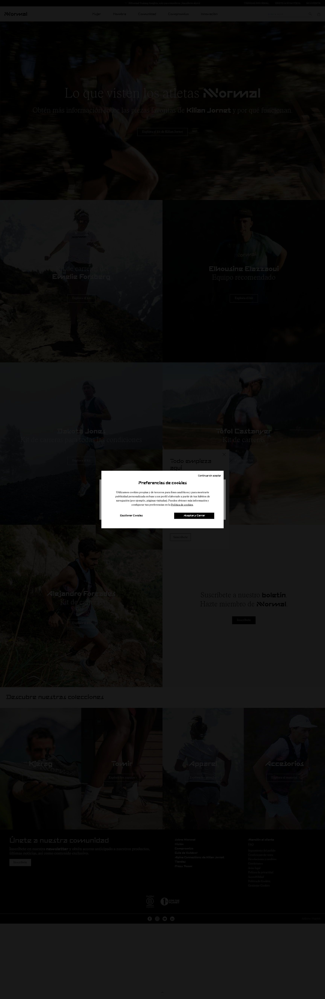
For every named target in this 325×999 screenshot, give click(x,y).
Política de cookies (182, 504)
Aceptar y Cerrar (194, 515)
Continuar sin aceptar (209, 475)
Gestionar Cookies (131, 515)
